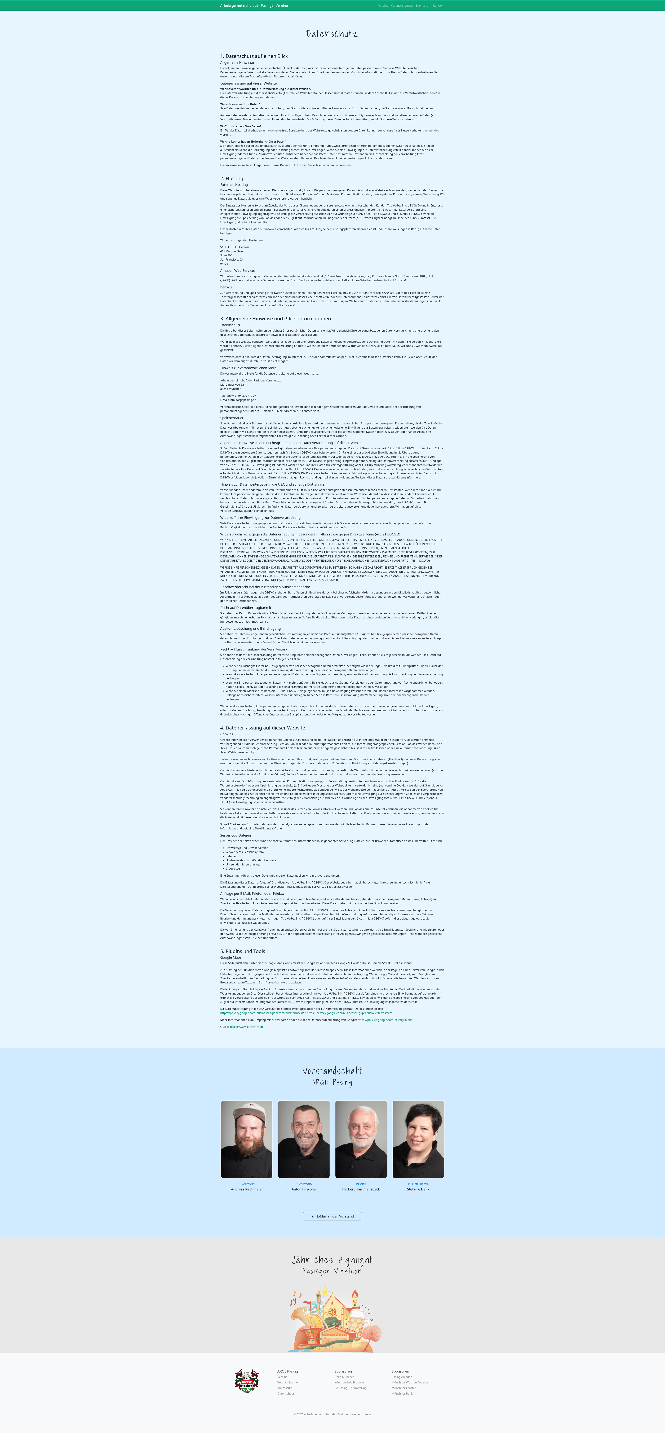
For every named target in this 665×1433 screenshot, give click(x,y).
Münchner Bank (402, 1393)
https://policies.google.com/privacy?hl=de (385, 1020)
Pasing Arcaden (402, 1377)
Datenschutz (285, 1393)
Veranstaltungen (402, 5)
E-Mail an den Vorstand (335, 1216)
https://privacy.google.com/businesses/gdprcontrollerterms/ (260, 1013)
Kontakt (438, 5)
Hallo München (344, 1377)
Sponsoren (423, 5)
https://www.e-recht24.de (247, 1027)
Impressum (284, 1388)
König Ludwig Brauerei (349, 1382)
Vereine (383, 5)
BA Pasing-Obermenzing (351, 1388)
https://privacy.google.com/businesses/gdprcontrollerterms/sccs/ (350, 1013)
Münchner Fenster (404, 1388)
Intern (367, 1414)
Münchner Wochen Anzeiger (410, 1382)
